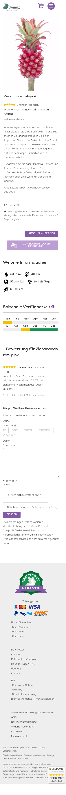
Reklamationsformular (24, 659)
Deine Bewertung (7, 423)
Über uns (16, 669)
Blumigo (16, 681)
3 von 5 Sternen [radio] (30, 430)
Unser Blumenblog (21, 622)
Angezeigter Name (7, 482)
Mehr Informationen (36, 395)
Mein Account (19, 736)
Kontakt (15, 655)
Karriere (15, 674)
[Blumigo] (11, 6)
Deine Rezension (7, 445)
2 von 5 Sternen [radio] (16, 430)
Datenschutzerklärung (44, 507)
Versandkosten (16, 119)
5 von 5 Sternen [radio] (11, 435)
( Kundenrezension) (27, 105)
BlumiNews (18, 636)
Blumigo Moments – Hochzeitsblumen (32, 699)
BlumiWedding (20, 627)
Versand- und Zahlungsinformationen (32, 713)
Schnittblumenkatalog (24, 694)
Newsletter (17, 650)
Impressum (17, 732)
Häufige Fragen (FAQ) (23, 664)
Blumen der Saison (22, 685)
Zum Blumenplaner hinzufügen (36, 245)
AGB (13, 717)
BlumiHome (18, 632)
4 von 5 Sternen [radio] (46, 430)
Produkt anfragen (42, 233)
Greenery (17, 690)
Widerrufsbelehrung (22, 727)
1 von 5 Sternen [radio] (6, 430)
